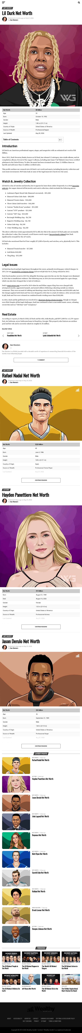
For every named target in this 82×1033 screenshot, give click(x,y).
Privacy (36, 1021)
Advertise (27, 1018)
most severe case (13, 285)
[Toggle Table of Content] (59, 139)
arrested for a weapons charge (23, 271)
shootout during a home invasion (50, 300)
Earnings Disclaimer (47, 1018)
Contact (35, 1018)
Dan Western (14, 20)
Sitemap (43, 1021)
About (9, 1018)
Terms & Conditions (55, 1021)
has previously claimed (57, 234)
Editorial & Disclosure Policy (65, 1018)
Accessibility (18, 1018)
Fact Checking (27, 1021)
